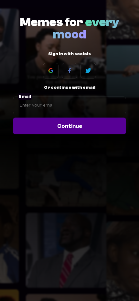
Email (25, 96)
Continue (69, 126)
